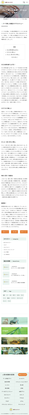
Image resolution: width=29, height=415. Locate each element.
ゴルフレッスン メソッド (9, 249)
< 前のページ (5, 231)
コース (4, 298)
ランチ (9, 301)
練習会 (8, 298)
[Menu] (26, 2)
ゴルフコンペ (6, 247)
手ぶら (22, 295)
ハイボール (13, 298)
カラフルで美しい (11, 52)
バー (7, 295)
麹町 (4, 295)
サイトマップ (22, 404)
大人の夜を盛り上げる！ (13, 50)
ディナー (4, 301)
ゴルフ (5, 245)
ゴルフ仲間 (6, 252)
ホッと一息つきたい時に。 (13, 54)
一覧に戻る (14, 231)
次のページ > (24, 231)
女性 (10, 295)
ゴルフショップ (20, 298)
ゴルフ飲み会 (6, 254)
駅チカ (14, 295)
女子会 (18, 295)
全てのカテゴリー (7, 242)
